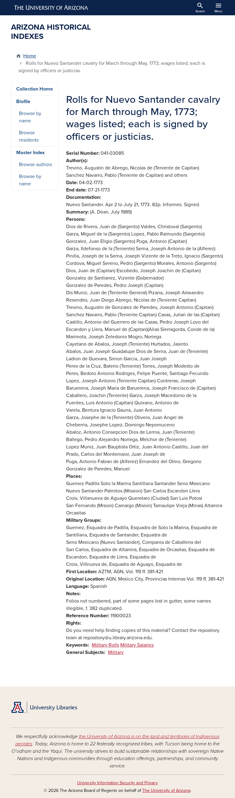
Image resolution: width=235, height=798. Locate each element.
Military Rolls (105, 645)
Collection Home (34, 89)
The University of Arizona (166, 790)
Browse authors (35, 164)
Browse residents (29, 136)
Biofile (23, 101)
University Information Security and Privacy (117, 782)
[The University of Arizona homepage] (51, 7)
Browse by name (30, 117)
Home (29, 56)
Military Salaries (137, 645)
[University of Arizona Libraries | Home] (44, 707)
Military (116, 652)
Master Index (30, 153)
